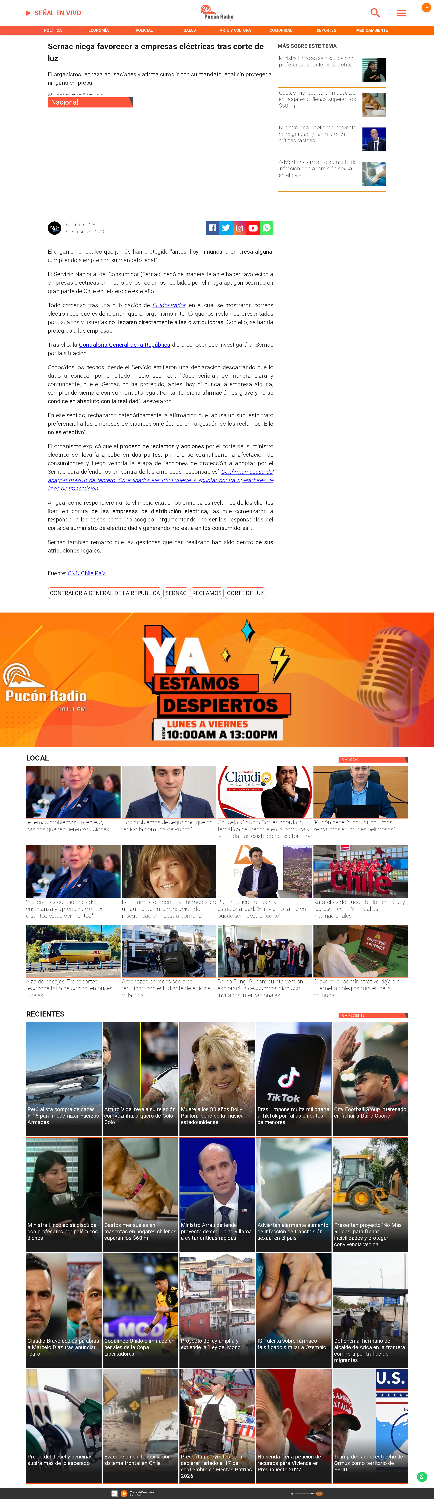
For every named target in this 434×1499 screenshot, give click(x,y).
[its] (374, 185)
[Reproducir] (426, 7)
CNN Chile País (87, 573)
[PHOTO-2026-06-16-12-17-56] (265, 818)
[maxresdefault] (265, 897)
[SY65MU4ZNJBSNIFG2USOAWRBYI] (169, 977)
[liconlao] (374, 81)
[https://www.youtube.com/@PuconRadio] (253, 228)
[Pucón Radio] (375, 20)
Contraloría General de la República (124, 344)
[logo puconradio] (217, 20)
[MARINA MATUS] (73, 818)
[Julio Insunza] (360, 818)
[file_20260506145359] (360, 897)
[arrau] (374, 150)
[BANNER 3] (217, 745)
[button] (105, 593)
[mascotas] (374, 116)
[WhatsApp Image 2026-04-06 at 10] (265, 977)
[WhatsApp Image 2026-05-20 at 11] (169, 897)
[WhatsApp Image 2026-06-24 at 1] (169, 818)
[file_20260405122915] (73, 977)
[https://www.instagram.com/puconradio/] (239, 228)
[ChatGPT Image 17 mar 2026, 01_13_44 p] (360, 977)
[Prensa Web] (54, 234)
